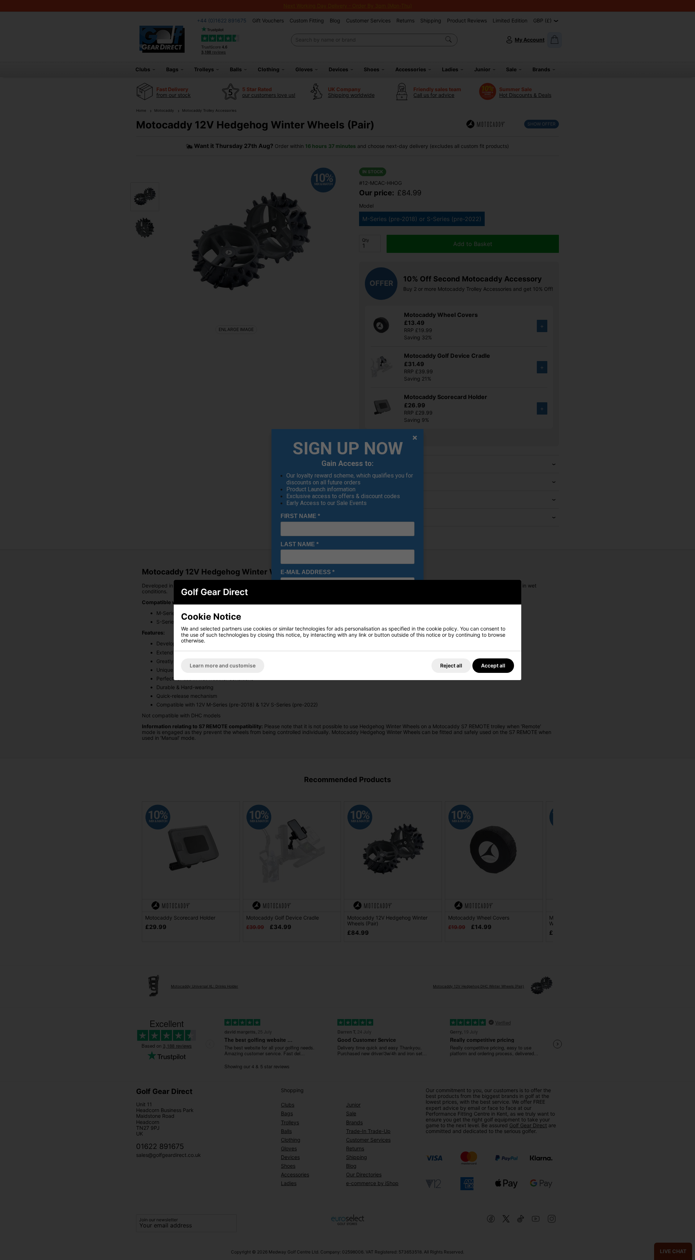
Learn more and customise (223, 665)
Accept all (493, 665)
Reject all (451, 665)
